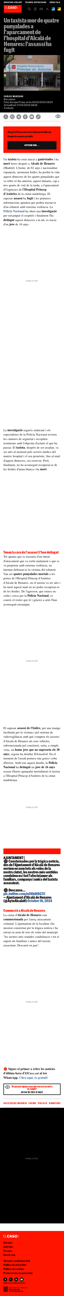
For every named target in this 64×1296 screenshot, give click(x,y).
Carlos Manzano (13, 96)
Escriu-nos (9, 1254)
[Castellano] (41, 9)
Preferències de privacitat (18, 1273)
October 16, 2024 (39, 901)
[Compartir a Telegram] (18, 116)
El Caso (13, 9)
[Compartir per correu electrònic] (31, 116)
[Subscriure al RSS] (16, 1279)
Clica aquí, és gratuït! (33, 1077)
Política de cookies (13, 1268)
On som (7, 1250)
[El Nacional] (59, 9)
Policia (42, 1103)
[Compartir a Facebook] (25, 116)
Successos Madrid (15, 1103)
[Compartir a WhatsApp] (12, 116)
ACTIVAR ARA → (32, 145)
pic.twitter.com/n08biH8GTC (24, 893)
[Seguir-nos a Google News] (22, 1279)
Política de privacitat (14, 1264)
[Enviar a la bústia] (58, 116)
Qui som (7, 1242)
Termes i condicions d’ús (16, 1260)
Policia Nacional (14, 211)
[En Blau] (53, 9)
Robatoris (55, 1103)
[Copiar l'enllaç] (38, 116)
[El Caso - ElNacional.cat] (11, 1236)
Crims (32, 1103)
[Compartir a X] (5, 116)
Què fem (8, 1246)
